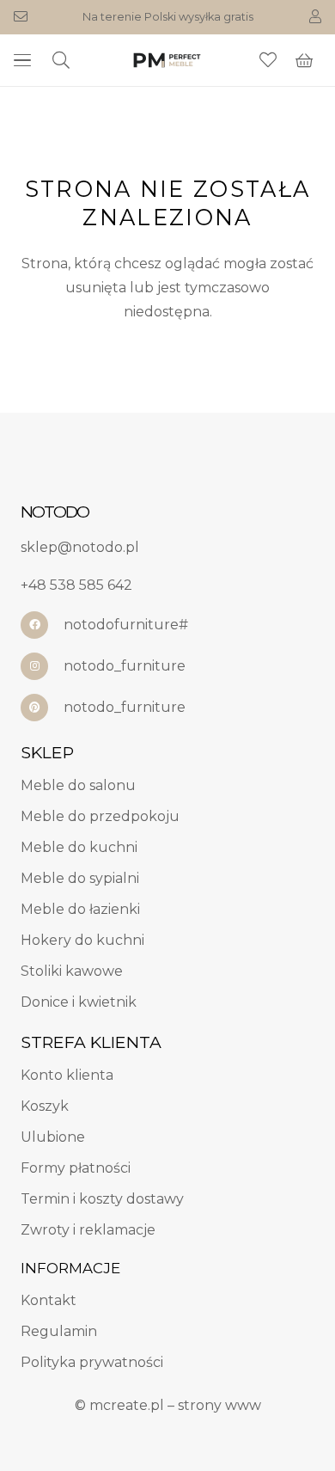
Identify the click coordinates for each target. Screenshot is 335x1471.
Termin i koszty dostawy (102, 1199)
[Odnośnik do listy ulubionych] (268, 60)
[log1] (167, 60)
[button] (22, 60)
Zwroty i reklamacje (88, 1230)
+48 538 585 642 (76, 585)
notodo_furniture (125, 666)
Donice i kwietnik (79, 1002)
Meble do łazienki (80, 909)
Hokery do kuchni (82, 940)
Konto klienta (67, 1075)
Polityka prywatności (92, 1362)
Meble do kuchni (79, 847)
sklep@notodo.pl (80, 547)
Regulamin (59, 1331)
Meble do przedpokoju (100, 816)
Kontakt (48, 1300)
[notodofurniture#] (42, 625)
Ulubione (53, 1137)
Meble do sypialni (80, 878)
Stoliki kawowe (72, 971)
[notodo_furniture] (42, 666)
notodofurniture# (126, 624)
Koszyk (45, 1106)
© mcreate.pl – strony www (168, 1405)
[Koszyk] (304, 60)
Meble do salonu (78, 785)
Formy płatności (76, 1168)
